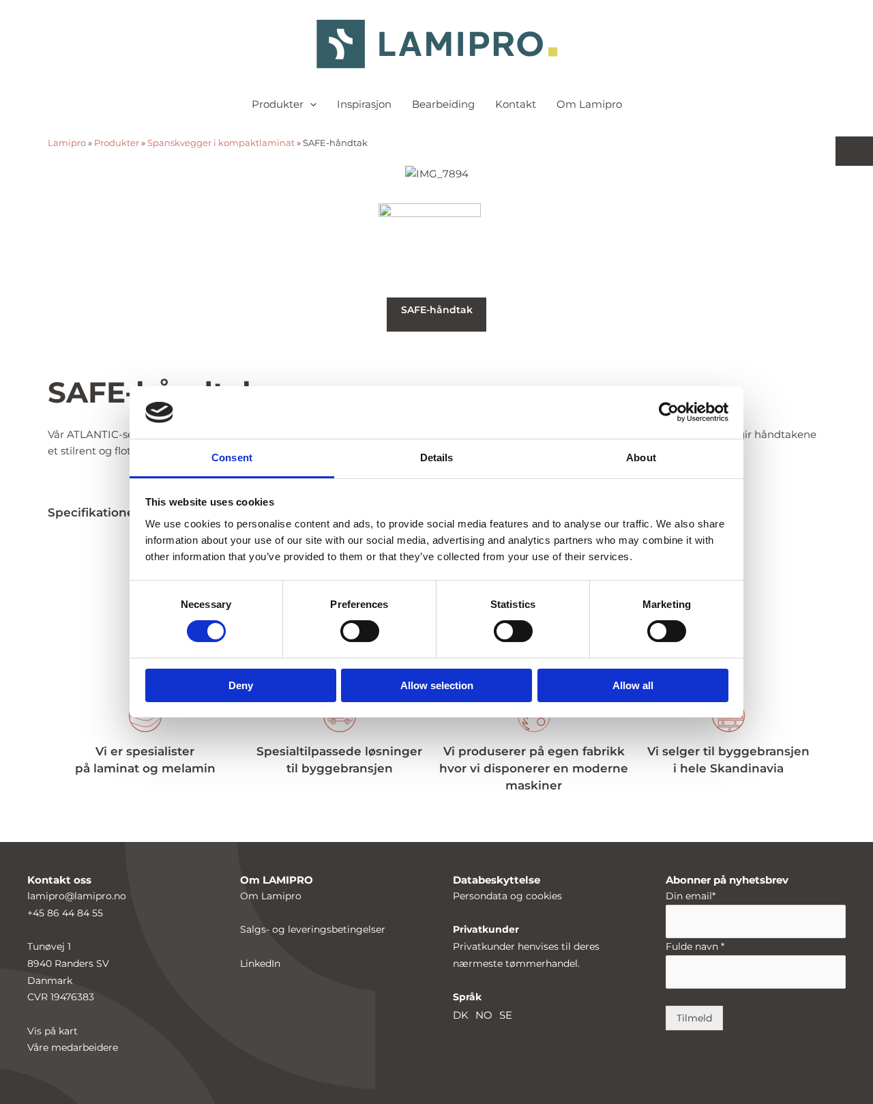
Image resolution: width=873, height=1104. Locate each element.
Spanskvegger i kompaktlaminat (221, 143)
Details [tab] (437, 457)
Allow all (632, 685)
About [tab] (641, 457)
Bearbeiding (443, 104)
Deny (240, 685)
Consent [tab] (231, 457)
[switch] (359, 631)
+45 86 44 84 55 (65, 913)
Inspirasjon (364, 104)
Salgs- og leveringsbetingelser (312, 929)
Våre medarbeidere (72, 1047)
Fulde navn (695, 946)
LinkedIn (260, 963)
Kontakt (515, 104)
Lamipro (67, 143)
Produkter (278, 104)
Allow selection (436, 685)
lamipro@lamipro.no (76, 896)
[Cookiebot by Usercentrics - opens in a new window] (668, 412)
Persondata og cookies (507, 896)
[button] (310, 104)
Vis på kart (52, 1031)
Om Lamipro (589, 104)
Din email (690, 896)
